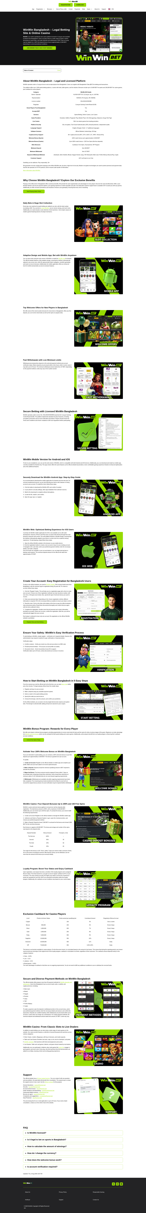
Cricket (70, 9)
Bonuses (49, 9)
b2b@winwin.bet (43, 1092)
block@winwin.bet (42, 1088)
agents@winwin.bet (39, 1094)
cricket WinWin (45, 208)
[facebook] (121, 1184)
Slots (83, 9)
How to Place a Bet (61, 9)
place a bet (64, 684)
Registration (39, 9)
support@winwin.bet (40, 1085)
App (33, 9)
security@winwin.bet (34, 1087)
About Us (97, 9)
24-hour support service (43, 1078)
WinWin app (61, 258)
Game (88, 9)
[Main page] (73, 1)
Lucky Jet (61, 1047)
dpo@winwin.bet (37, 1098)
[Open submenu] (44, 9)
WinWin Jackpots (29, 1042)
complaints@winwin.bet (46, 1096)
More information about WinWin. (31, 170)
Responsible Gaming (98, 1192)
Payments (77, 9)
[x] (113, 1184)
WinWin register (50, 584)
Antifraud (27, 1199)
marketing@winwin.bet (48, 1090)
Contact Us (96, 1199)
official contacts (49, 1082)
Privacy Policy (63, 1192)
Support (104, 9)
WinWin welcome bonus (31, 734)
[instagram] (117, 1184)
